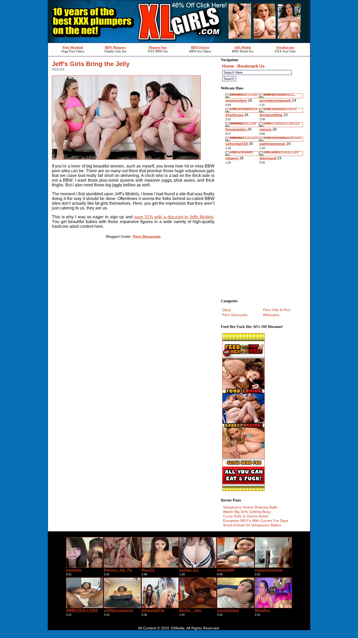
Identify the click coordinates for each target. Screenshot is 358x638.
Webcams (271, 315)
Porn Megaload (73, 47)
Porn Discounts (147, 236)
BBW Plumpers (115, 47)
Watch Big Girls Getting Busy (246, 512)
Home (228, 66)
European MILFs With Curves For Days (255, 520)
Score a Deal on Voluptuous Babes (252, 525)
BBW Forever (200, 47)
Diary (226, 310)
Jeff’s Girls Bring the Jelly (90, 63)
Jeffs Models (242, 47)
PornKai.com (285, 47)
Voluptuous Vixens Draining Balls (250, 507)
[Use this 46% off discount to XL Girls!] (179, 41)
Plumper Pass (158, 47)
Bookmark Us (251, 66)
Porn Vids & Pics (276, 310)
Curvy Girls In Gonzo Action (246, 516)
